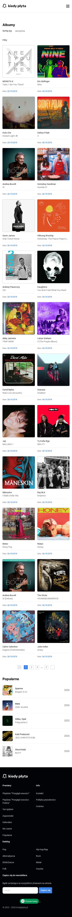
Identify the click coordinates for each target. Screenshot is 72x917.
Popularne (7, 835)
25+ (4, 290)
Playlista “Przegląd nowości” (16, 793)
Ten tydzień (8, 809)
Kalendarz (7, 822)
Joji (4, 441)
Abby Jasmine (9, 338)
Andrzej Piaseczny (11, 287)
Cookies (40, 806)
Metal (38, 862)
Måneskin (7, 492)
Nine (39, 84)
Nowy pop (7, 547)
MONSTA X (8, 81)
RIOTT (18, 753)
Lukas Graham (44, 338)
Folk (5, 868)
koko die (7, 132)
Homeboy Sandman (46, 184)
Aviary (40, 650)
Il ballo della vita (10, 495)
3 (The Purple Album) (47, 341)
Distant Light (9, 136)
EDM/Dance (8, 862)
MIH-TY (41, 444)
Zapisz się (45, 890)
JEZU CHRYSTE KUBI (25, 737)
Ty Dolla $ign (43, 441)
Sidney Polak (43, 132)
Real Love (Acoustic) (12, 393)
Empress (41, 495)
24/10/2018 (47, 91)
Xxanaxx (41, 389)
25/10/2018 (12, 143)
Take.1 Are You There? (13, 84)
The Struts (42, 595)
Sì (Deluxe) (8, 598)
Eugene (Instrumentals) (14, 650)
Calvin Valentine (10, 646)
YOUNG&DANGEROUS (47, 598)
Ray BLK (41, 492)
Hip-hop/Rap (42, 849)
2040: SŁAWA (21, 707)
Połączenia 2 (21, 722)
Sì (3, 187)
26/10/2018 (47, 143)
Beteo (5, 544)
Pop (4, 849)
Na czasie (7, 828)
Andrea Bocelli (9, 184)
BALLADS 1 (8, 444)
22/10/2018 (12, 91)
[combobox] (21, 30)
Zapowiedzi (8, 816)
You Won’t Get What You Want (51, 290)
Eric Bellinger (43, 81)
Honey (40, 547)
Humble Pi (42, 187)
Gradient (41, 393)
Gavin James (9, 235)
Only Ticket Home (11, 239)
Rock (38, 856)
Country (39, 868)
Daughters (42, 287)
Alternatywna (9, 856)
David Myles (8, 389)
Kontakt (39, 793)
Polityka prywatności (46, 799)
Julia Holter (42, 646)
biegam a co (21, 692)
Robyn (40, 544)
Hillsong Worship (45, 235)
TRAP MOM (8, 341)
